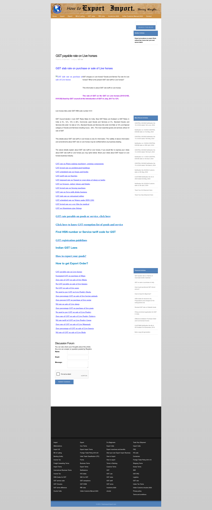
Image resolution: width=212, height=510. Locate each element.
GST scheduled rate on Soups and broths (72, 172)
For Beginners (111, 442)
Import (62, 16)
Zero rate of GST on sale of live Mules (71, 280)
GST (108, 470)
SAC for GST (84, 477)
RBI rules (101, 16)
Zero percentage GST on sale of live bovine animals (76, 296)
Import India (137, 446)
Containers (136, 456)
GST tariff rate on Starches (66, 176)
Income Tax (57, 460)
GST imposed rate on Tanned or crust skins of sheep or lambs (80, 180)
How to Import (111, 456)
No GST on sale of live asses (67, 288)
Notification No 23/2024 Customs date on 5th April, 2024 (144, 184)
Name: (57, 351)
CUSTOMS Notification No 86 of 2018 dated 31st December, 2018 (145, 326)
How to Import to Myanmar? (143, 294)
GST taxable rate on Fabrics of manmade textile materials (144, 277)
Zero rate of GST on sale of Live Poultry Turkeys (75, 316)
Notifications (84, 470)
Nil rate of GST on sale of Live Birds (71, 332)
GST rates (91, 16)
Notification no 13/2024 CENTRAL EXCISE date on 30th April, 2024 (145, 144)
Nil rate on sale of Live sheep (67, 304)
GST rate (80, 59)
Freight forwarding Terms (61, 463)
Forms (82, 460)
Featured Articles (140, 270)
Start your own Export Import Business (118, 453)
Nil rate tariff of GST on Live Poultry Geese (73, 320)
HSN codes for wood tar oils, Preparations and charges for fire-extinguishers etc (145, 300)
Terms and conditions (139, 494)
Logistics (135, 477)
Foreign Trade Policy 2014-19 (142, 460)
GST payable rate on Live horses (69, 272)
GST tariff (110, 481)
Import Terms (58, 467)
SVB (134, 470)
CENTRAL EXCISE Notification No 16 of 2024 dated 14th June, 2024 (145, 124)
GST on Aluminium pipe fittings (69, 208)
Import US (57, 449)
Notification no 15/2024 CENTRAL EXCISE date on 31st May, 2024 (145, 131)
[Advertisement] (92, 36)
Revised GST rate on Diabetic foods (145, 307)
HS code (135, 453)
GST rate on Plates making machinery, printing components (80, 164)
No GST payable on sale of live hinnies (71, 284)
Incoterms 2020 (113, 16)
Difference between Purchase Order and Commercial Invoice (145, 320)
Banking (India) (58, 456)
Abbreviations (58, 446)
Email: (57, 357)
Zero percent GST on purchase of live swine (73, 300)
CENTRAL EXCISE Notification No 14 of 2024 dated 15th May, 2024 (145, 137)
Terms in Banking (112, 463)
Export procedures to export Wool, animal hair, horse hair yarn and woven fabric (145, 40)
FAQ (134, 449)
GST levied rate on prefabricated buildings (73, 168)
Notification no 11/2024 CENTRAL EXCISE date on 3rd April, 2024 (145, 158)
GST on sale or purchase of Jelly (144, 282)
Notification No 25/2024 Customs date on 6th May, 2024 (144, 171)
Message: (58, 362)
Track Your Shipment (139, 442)
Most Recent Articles (141, 118)
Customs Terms (111, 467)
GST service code (59, 481)
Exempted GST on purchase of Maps (70, 276)
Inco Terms (83, 446)
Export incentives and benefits (116, 449)
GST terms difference (60, 488)
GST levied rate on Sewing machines (70, 188)
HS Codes (83, 474)
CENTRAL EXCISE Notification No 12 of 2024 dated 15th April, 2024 (145, 151)
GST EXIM (83, 484)
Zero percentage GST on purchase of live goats (75, 308)
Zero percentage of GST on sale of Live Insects (75, 328)
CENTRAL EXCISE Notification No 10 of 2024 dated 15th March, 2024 (145, 164)
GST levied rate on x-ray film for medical (72, 204)
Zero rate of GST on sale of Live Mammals (73, 324)
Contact (149, 16)
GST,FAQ (136, 474)
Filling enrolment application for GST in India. (146, 313)
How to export (111, 460)
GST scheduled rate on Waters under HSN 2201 (75, 200)
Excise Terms (137, 467)
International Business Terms (63, 470)
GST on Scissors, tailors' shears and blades (73, 184)
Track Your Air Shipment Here (143, 190)
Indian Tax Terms (138, 484)
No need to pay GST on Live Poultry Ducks (73, 292)
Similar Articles (139, 33)
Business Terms (85, 463)
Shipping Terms (138, 463)
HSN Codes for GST (60, 477)
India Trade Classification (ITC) (89, 456)
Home (54, 16)
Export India (110, 446)
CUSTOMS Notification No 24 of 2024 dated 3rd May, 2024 (144, 178)
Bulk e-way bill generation (142, 332)
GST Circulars (58, 484)
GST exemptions (85, 481)
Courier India (58, 491)
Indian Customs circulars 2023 (142, 488)
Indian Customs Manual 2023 (132, 16)
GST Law (109, 474)
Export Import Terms (86, 449)
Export (70, 16)
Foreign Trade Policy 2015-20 (89, 453)
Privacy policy (137, 491)
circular (109, 491)
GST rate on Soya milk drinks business (71, 192)
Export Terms (84, 467)
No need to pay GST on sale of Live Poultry (73, 312)
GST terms (110, 484)
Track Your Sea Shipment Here (144, 195)
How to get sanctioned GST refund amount (145, 288)
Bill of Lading (80, 16)
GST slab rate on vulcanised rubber (70, 196)
